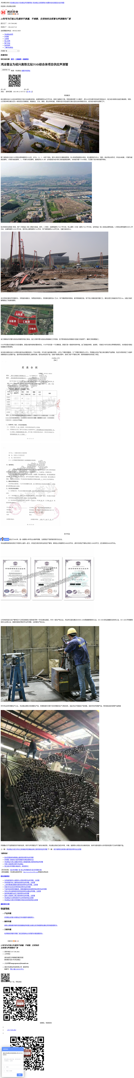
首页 (12, 59)
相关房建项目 (5, 876)
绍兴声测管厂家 (15, 870)
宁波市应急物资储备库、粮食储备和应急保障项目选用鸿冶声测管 (25, 889)
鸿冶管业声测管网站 (25, 2)
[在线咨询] (5, 1033)
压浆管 (22, 933)
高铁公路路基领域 (10, 925)
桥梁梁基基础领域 (22, 925)
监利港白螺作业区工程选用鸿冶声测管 (16, 893)
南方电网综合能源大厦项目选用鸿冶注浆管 (67, 849)
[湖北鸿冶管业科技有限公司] (10, 14)
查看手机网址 (26, 70)
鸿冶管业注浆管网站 (39, 2)
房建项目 (26, 59)
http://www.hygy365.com (30, 872)
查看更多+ (31, 917)
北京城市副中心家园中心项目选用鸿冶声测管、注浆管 (21, 880)
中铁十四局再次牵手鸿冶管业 (13, 864)
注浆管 (6, 39)
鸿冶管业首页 (8, 34)
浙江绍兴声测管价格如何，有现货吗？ (16, 866)
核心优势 (7, 41)
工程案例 (18, 59)
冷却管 (15, 917)
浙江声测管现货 (26, 870)
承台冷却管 (28, 933)
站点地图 (61, 2)
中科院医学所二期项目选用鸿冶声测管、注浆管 (19, 882)
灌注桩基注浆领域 (33, 925)
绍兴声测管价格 (36, 870)
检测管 (6, 933)
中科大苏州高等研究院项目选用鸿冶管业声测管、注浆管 (22, 891)
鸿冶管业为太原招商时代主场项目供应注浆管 (19, 898)
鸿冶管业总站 (14, 2)
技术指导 (7, 45)
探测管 (11, 933)
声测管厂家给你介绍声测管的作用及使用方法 (19, 859)
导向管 (34, 933)
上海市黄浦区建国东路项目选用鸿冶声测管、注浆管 (21, 884)
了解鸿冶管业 (8, 47)
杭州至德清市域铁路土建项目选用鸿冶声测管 (19, 857)
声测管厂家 (16, 933)
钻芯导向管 (21, 917)
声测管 (6, 36)
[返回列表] (6, 70)
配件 (26, 917)
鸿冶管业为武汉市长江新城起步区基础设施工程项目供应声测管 (27, 849)
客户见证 (7, 43)
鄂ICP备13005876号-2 (17, 969)
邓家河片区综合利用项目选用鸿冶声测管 (17, 887)
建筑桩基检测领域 (45, 925)
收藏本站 (49, 2)
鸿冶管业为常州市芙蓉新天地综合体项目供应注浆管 (21, 900)
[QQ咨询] (5, 1027)
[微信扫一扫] (25, 1072)
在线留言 (55, 2)
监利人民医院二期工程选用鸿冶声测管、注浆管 (19, 895)
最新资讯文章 (5, 904)
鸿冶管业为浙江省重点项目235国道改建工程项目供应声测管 (23, 862)
